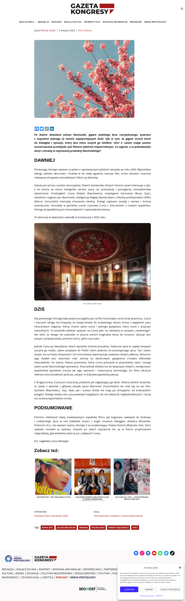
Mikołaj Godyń (48, 30)
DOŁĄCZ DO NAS (26, 569)
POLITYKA (104, 573)
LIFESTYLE (47, 577)
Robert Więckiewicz (118, 527)
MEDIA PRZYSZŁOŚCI (155, 21)
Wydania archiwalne (115, 21)
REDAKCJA (8, 569)
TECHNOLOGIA (30, 577)
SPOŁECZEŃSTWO (85, 573)
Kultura (88, 30)
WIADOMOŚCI (10, 577)
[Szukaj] (182, 9)
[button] (180, 567)
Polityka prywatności (147, 596)
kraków (83, 527)
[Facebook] (136, 553)
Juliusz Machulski (66, 527)
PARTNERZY (110, 569)
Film (80, 30)
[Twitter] (166, 553)
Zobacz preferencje (170, 589)
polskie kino (97, 527)
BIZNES (20, 573)
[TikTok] (172, 553)
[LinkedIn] (148, 553)
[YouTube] (154, 553)
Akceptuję (129, 589)
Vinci (135, 527)
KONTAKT (159, 596)
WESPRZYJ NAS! (92, 569)
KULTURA (7, 573)
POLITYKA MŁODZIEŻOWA (57, 573)
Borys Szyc (47, 527)
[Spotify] (160, 553)
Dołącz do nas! (73, 21)
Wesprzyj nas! (92, 21)
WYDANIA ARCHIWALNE (67, 569)
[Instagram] (142, 553)
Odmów (149, 589)
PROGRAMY (136, 21)
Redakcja (43, 21)
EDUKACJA (33, 573)
